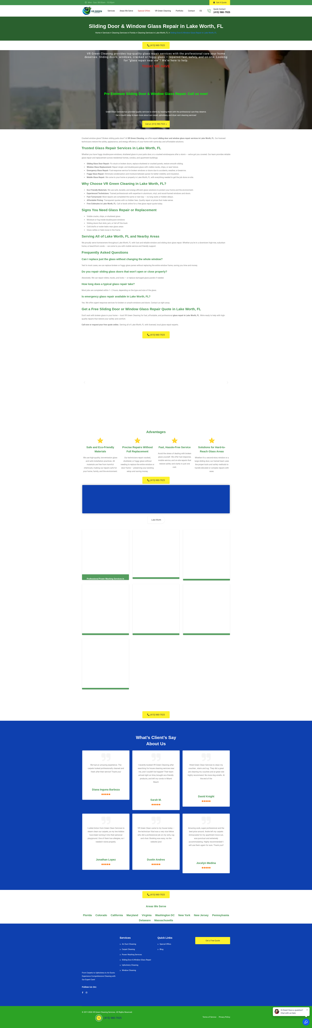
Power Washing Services (132, 953)
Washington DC (165, 913)
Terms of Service (209, 1015)
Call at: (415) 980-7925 (155, 124)
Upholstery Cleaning (130, 963)
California (117, 913)
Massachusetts (163, 918)
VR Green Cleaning (163, 11)
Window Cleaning (129, 969)
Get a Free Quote (213, 939)
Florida (87, 913)
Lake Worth (156, 520)
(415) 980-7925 (221, 12)
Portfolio (179, 11)
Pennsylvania (220, 913)
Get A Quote (221, 2)
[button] (84, 382)
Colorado (101, 913)
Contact (191, 11)
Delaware (145, 918)
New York (184, 913)
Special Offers (144, 11)
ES (201, 11)
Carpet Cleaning (128, 948)
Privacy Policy (224, 1015)
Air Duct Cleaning (129, 942)
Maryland (132, 913)
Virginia (146, 913)
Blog (161, 948)
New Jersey (201, 913)
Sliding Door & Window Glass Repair (136, 958)
